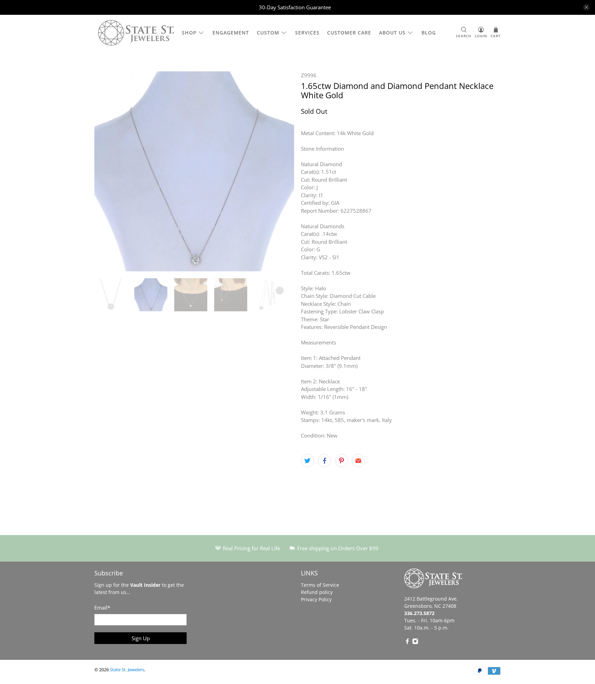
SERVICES (307, 32)
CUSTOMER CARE (349, 32)
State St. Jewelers (127, 670)
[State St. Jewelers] (136, 33)
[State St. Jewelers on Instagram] (415, 642)
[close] (586, 7)
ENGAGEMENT (230, 32)
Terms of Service (320, 585)
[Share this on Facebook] (324, 460)
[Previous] (105, 171)
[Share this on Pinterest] (341, 460)
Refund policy (317, 592)
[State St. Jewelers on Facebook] (407, 642)
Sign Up (141, 638)
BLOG (428, 32)
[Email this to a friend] (358, 460)
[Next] (283, 171)
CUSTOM (268, 32)
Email (102, 607)
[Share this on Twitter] (307, 460)
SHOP (189, 32)
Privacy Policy (316, 599)
